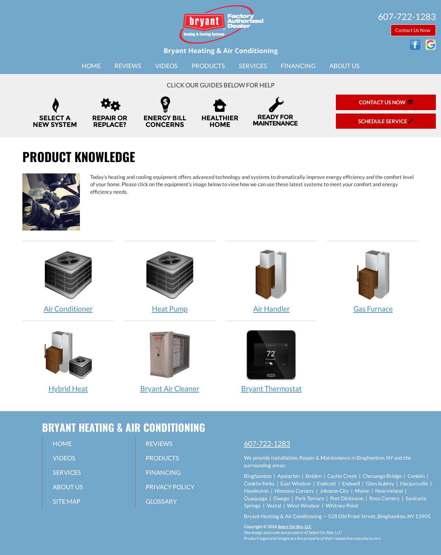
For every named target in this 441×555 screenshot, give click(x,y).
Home (91, 66)
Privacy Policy (170, 487)
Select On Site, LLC (294, 526)
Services (253, 66)
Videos (166, 66)
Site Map (66, 501)
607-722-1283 (267, 443)
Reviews (127, 66)
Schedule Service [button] (383, 121)
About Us (344, 66)
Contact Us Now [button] (413, 30)
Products (208, 66)
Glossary (161, 501)
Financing (298, 66)
